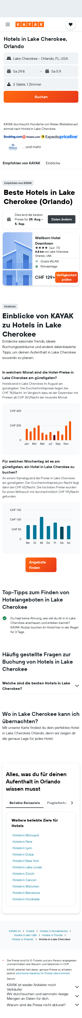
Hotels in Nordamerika (53, 931)
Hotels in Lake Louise (27, 867)
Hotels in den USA (25, 935)
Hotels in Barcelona (26, 893)
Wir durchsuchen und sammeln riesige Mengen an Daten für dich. (37, 996)
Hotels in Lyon (22, 848)
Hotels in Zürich (23, 873)
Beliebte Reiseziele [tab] (25, 803)
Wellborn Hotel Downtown (47, 241)
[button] (8, 24)
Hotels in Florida (52, 935)
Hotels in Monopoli (26, 835)
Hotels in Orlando (22, 939)
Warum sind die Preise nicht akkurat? (36, 1004)
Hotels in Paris (22, 842)
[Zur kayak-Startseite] (29, 24)
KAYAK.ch (15, 931)
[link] (41, 564)
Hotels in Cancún (24, 880)
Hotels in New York (26, 861)
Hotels (30, 931)
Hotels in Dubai (23, 854)
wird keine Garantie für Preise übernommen (43, 973)
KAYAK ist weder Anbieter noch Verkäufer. (31, 987)
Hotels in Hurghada (26, 899)
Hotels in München (26, 886)
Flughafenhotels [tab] (59, 803)
